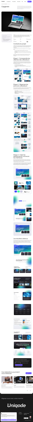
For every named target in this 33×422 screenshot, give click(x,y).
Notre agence (18, 1)
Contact (25, 1)
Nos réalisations (9, 1)
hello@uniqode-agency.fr (26, 414)
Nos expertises (14, 1)
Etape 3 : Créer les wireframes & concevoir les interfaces (7, 40)
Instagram (20, 413)
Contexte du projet (4, 35)
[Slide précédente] (27, 390)
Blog (22, 1)
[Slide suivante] (30, 390)
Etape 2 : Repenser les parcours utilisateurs (6, 38)
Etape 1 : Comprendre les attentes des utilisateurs (6, 36)
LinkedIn (20, 412)
